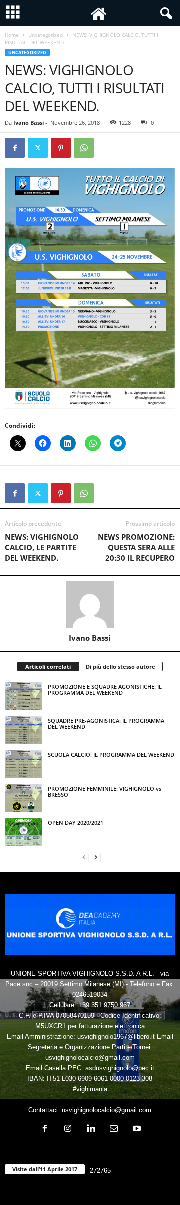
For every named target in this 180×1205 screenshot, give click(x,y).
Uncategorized (45, 34)
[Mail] (114, 1129)
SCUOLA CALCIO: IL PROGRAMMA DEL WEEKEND (111, 754)
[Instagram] (68, 1129)
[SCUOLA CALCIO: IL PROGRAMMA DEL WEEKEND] (23, 764)
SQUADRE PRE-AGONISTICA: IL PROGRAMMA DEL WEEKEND (106, 723)
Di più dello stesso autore (121, 666)
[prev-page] (84, 857)
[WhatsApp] (84, 148)
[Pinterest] (61, 148)
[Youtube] (136, 1129)
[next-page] (96, 857)
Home (12, 34)
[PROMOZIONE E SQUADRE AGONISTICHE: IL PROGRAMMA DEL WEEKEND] (23, 696)
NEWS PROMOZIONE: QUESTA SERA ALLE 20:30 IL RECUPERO (136, 547)
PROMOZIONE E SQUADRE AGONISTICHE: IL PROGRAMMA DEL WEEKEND (105, 689)
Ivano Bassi (29, 122)
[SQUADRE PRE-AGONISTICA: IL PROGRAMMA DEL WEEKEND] (23, 730)
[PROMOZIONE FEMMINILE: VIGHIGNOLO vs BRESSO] (23, 798)
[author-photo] (90, 604)
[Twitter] (38, 148)
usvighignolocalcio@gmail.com (107, 1110)
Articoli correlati (48, 666)
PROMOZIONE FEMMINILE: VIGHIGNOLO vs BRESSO (105, 791)
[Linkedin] (91, 1129)
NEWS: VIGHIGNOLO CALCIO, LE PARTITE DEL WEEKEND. (42, 547)
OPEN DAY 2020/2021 (76, 822)
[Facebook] (15, 148)
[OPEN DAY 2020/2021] (23, 832)
